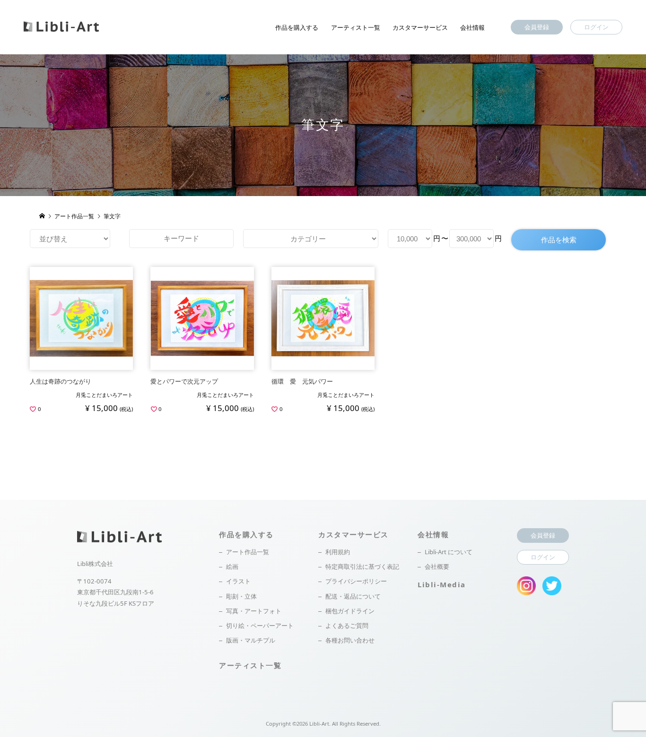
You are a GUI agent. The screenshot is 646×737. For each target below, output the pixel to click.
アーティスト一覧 (355, 27)
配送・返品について (353, 596)
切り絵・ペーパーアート (260, 625)
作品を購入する (296, 27)
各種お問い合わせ (350, 640)
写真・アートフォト (253, 611)
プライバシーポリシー (356, 581)
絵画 (232, 566)
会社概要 (437, 566)
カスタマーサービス (420, 27)
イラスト (238, 581)
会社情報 (472, 27)
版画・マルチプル (250, 640)
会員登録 (536, 27)
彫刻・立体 (241, 596)
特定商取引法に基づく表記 (362, 566)
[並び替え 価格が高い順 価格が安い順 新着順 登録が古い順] (70, 238)
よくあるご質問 (346, 625)
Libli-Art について (448, 552)
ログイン (596, 27)
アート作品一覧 (247, 552)
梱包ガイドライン (350, 611)
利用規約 (337, 552)
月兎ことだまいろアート (104, 394)
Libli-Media (442, 584)
